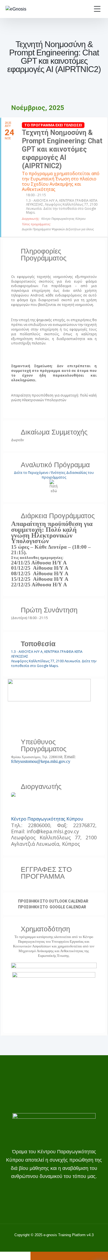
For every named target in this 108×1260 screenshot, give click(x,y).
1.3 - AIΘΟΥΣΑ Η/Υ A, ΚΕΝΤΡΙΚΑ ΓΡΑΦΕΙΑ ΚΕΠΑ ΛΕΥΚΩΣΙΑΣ (47, 654)
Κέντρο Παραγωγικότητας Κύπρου (47, 819)
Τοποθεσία (38, 644)
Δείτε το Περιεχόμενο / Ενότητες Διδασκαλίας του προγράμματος (54, 475)
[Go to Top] (96, 1247)
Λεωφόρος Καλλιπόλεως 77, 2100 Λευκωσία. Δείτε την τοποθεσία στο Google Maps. (53, 663)
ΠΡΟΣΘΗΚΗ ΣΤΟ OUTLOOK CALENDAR (53, 901)
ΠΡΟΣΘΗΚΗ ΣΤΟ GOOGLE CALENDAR (52, 907)
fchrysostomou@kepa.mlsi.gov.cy (40, 761)
